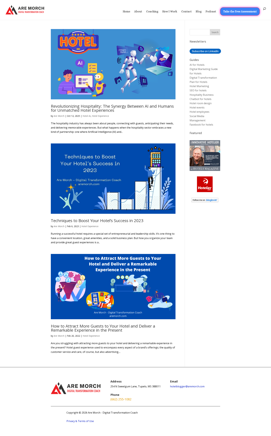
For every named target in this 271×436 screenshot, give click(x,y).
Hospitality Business (202, 95)
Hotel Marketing (199, 86)
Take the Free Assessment (240, 11)
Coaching (152, 11)
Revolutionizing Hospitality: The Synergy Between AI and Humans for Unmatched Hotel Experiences (112, 108)
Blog (199, 11)
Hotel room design (201, 103)
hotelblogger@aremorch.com (187, 386)
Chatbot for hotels (200, 99)
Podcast (211, 11)
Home (126, 11)
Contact (186, 11)
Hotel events (197, 107)
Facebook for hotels (201, 124)
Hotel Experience (100, 115)
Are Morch (59, 115)
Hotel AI (86, 115)
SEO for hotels (198, 90)
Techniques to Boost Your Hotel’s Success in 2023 (97, 220)
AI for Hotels (197, 65)
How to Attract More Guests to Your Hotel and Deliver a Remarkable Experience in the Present (103, 328)
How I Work (169, 11)
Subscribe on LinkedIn (205, 51)
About (138, 11)
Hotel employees (199, 111)
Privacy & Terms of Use (80, 421)
